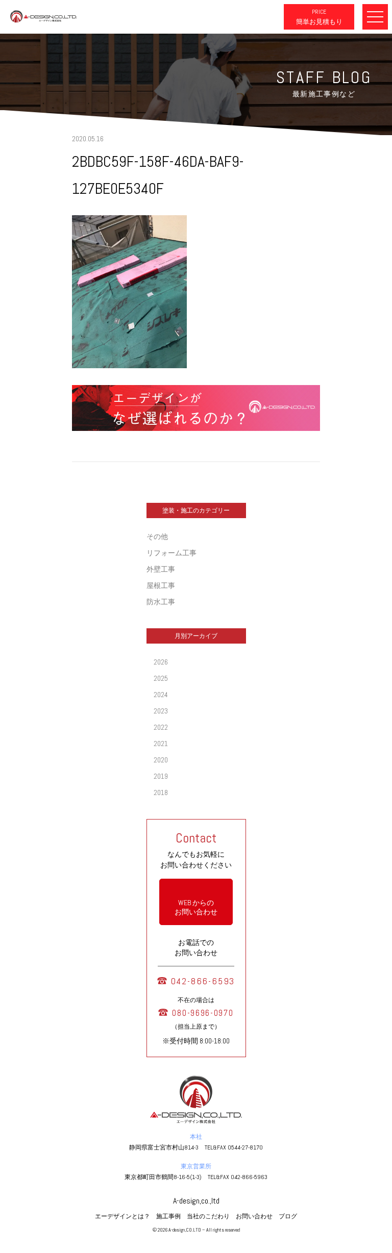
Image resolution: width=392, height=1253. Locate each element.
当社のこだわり (208, 1216)
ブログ (288, 1216)
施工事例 (168, 1216)
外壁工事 (160, 569)
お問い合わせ (254, 1216)
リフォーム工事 (171, 552)
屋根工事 (160, 585)
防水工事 (160, 601)
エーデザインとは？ (122, 1216)
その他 (157, 536)
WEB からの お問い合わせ (196, 907)
